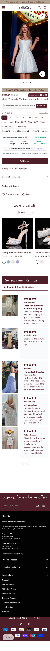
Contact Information (11, 602)
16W (11, 122)
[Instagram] (29, 624)
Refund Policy (8, 584)
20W (23, 122)
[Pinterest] (21, 624)
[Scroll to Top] (45, 637)
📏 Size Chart (43, 113)
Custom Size (41, 105)
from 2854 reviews (25, 287)
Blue (8, 261)
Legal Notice (7, 607)
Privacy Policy (8, 593)
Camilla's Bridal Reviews (9, 554)
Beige (13, 261)
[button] (45, 7)
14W (11, 126)
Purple (17, 261)
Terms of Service (9, 598)
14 (42, 117)
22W (30, 122)
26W (42, 122)
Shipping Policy (9, 589)
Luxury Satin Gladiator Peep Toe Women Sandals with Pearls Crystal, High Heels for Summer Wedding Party (17, 252)
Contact (5, 580)
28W (4, 126)
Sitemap (20, 554)
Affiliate (5, 611)
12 (36, 117)
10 (29, 117)
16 (4, 122)
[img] (10, 287)
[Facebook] (25, 624)
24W (36, 122)
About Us (6, 516)
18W (17, 122)
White (4, 261)
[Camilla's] (25, 7)
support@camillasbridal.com (15, 521)
